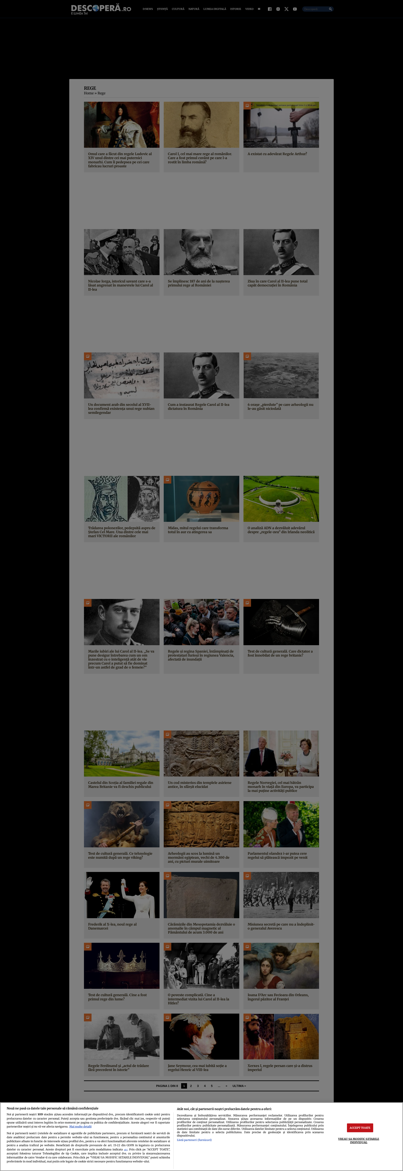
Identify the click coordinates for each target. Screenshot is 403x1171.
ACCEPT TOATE (360, 1127)
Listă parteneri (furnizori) (194, 1140)
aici (125, 1149)
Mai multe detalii (80, 1126)
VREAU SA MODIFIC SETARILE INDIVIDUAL (358, 1140)
